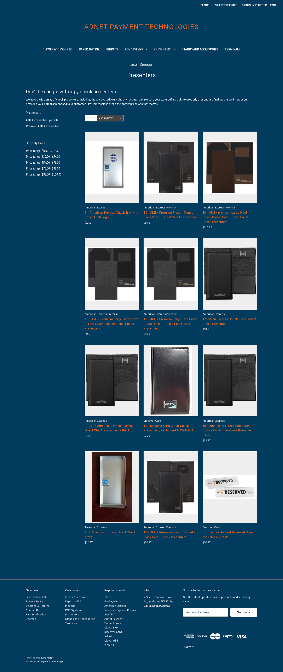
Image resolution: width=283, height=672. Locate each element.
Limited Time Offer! (37, 597)
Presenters (163, 49)
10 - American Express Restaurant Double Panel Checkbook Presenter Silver (227, 430)
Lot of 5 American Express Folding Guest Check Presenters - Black (109, 428)
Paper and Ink (89, 49)
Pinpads (112, 49)
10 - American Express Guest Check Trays (110, 534)
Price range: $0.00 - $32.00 (42, 151)
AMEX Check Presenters (125, 99)
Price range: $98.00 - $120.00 (43, 174)
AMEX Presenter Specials (42, 120)
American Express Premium (121, 610)
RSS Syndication (36, 614)
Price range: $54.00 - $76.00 (43, 163)
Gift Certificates (226, 5)
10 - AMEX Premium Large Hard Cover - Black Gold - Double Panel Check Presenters (170, 323)
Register (261, 5)
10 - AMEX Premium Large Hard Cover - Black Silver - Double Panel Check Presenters (112, 323)
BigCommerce (45, 657)
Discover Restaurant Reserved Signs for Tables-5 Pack (228, 534)
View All (109, 645)
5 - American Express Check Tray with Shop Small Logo (111, 215)
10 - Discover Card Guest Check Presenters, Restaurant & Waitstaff (168, 428)
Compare (110, 167)
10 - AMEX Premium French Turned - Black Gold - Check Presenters (169, 534)
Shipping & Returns (38, 606)
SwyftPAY (110, 614)
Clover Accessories (58, 49)
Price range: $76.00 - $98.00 (43, 168)
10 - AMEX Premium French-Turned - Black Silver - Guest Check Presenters (170, 215)
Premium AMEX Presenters (43, 126)
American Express (115, 606)
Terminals (232, 49)
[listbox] (110, 118)
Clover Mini (111, 640)
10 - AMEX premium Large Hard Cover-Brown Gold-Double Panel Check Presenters (225, 217)
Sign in (246, 5)
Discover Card (113, 632)
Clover (108, 597)
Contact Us (32, 610)
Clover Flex (111, 627)
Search (205, 5)
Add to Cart (112, 174)
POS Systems (134, 49)
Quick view (111, 159)
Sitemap (31, 619)
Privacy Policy (34, 601)
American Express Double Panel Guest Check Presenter (229, 321)
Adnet (108, 636)
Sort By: (91, 118)
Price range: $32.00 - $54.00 (43, 157)
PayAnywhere (112, 601)
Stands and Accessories (200, 49)
